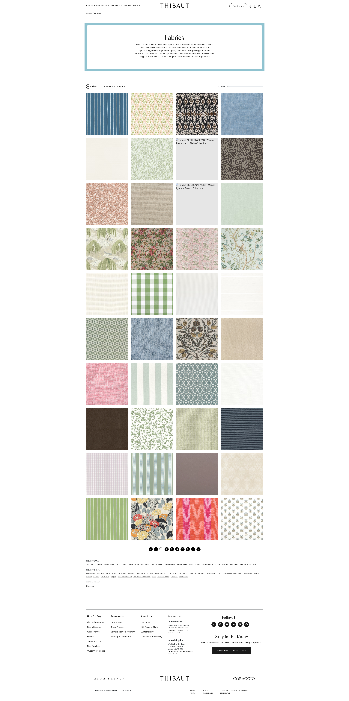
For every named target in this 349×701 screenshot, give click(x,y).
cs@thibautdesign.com (178, 630)
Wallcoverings (93, 631)
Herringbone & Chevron (207, 573)
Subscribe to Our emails (231, 650)
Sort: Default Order (114, 86)
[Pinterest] (240, 624)
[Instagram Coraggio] (246, 624)
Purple (130, 564)
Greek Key (193, 573)
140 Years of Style (149, 627)
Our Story (145, 622)
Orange (99, 564)
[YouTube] (227, 624)
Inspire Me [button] (238, 6)
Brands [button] (90, 5)
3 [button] (171, 549)
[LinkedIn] (233, 624)
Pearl (236, 564)
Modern (257, 573)
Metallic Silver (245, 564)
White (136, 564)
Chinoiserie (140, 573)
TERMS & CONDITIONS (208, 692)
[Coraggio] (244, 678)
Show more (90, 586)
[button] (193, 549)
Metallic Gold (227, 564)
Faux (169, 573)
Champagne (207, 564)
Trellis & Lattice (163, 577)
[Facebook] (213, 624)
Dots (157, 573)
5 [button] (182, 549)
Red (92, 564)
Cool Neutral (170, 564)
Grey (185, 564)
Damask (150, 573)
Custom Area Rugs (96, 651)
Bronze (197, 564)
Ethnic (162, 573)
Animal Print (91, 573)
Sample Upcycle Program (123, 631)
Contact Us (116, 622)
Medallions (237, 573)
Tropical (174, 577)
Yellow (106, 564)
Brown (179, 564)
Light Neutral (146, 564)
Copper (218, 564)
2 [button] (166, 549)
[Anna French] (109, 678)
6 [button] (188, 549)
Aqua (119, 564)
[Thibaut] (174, 678)
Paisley (89, 577)
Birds (108, 573)
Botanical (116, 573)
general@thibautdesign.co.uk (180, 651)
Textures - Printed (125, 577)
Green (112, 564)
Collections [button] (114, 5)
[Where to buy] (250, 6)
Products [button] (101, 5)
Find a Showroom (95, 622)
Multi (254, 564)
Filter (94, 86)
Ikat (220, 573)
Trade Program (118, 627)
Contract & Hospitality (151, 636)
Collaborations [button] (130, 5)
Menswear (248, 573)
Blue (124, 564)
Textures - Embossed (141, 577)
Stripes (113, 577)
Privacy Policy (193, 692)
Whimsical (183, 577)
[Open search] (259, 6)
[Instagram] (220, 624)
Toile (154, 577)
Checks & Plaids (127, 573)
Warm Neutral (157, 564)
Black (191, 564)
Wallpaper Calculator (121, 636)
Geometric (183, 573)
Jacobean (227, 573)
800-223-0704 (174, 633)
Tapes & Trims (94, 641)
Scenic (96, 577)
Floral (175, 573)
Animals (100, 573)
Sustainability (147, 631)
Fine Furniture (93, 646)
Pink (87, 564)
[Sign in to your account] (255, 6)
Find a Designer (94, 627)
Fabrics (90, 636)
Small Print (105, 577)
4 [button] (177, 549)
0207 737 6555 (174, 654)
